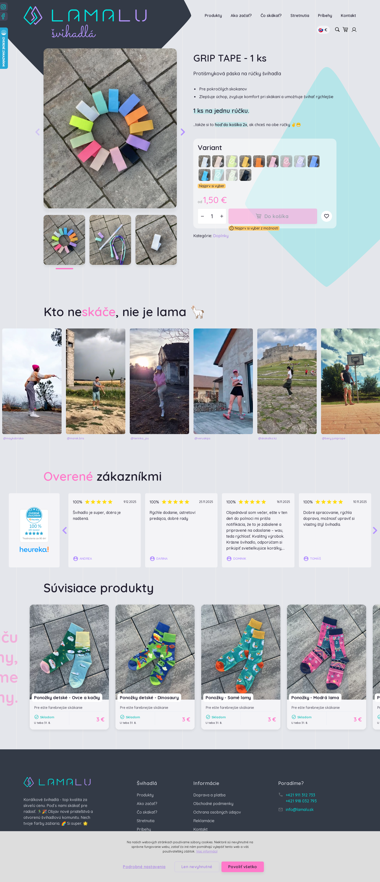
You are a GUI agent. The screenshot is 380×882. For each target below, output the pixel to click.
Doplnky (220, 235)
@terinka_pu (140, 438)
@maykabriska (13, 438)
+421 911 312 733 (300, 795)
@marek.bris (75, 438)
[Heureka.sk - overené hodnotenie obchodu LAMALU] (34, 524)
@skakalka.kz (267, 438)
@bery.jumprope (333, 438)
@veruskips (202, 438)
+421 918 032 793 (301, 800)
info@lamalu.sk (300, 809)
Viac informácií (206, 851)
